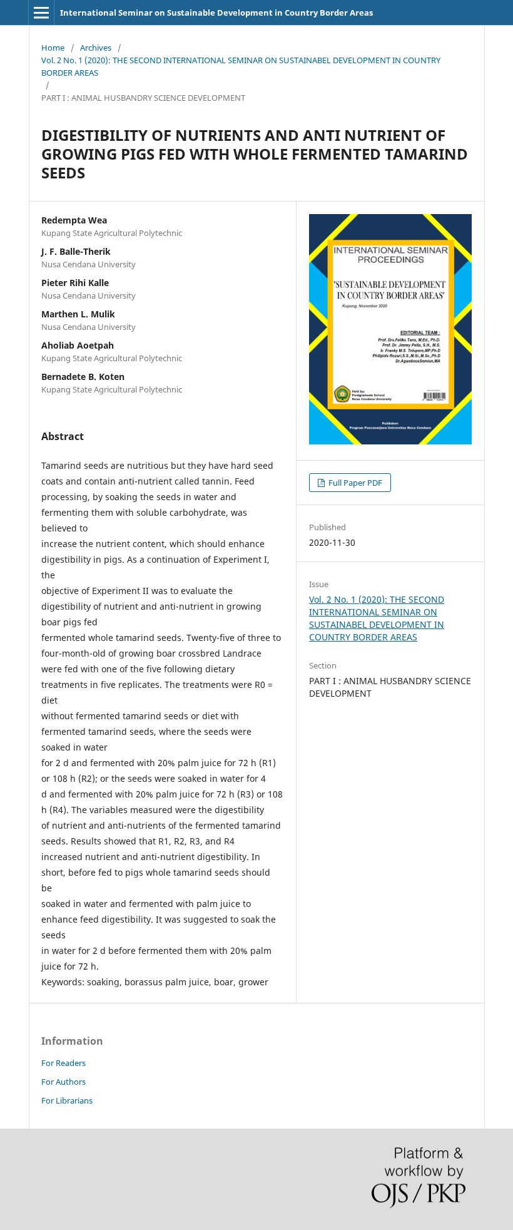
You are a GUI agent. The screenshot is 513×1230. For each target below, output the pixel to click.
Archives (95, 47)
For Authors (63, 1081)
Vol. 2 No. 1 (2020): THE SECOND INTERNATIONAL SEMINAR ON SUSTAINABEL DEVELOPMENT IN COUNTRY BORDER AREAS (240, 66)
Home (52, 47)
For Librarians (67, 1100)
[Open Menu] (41, 12)
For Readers (63, 1063)
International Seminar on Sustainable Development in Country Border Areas (216, 12)
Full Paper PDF (354, 482)
